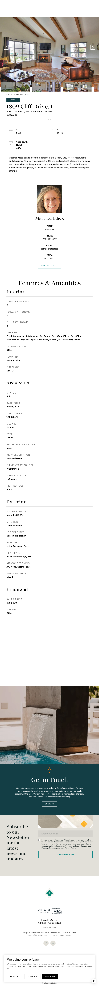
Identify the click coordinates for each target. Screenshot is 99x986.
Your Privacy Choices (49, 983)
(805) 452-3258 (49, 239)
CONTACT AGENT (49, 266)
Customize (32, 977)
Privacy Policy (70, 848)
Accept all (50, 977)
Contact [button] (49, 804)
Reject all (15, 977)
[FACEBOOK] (46, 943)
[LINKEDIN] (53, 943)
